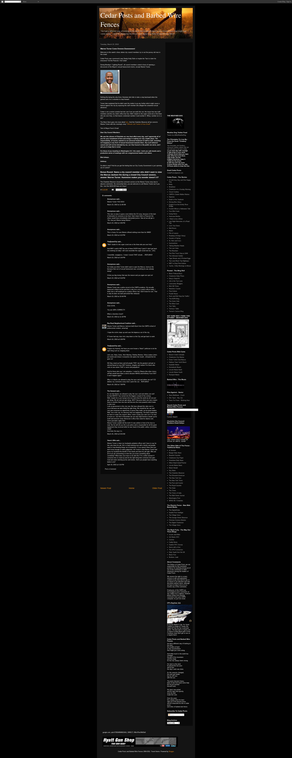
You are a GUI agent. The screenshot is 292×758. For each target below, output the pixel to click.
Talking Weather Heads (176, 246)
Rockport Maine (174, 375)
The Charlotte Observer (176, 473)
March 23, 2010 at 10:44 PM (116, 296)
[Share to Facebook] (123, 190)
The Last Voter (174, 248)
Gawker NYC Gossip (176, 545)
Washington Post (174, 498)
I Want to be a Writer (176, 219)
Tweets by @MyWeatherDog (176, 135)
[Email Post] (112, 189)
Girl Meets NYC (174, 537)
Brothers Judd (173, 557)
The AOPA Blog (174, 299)
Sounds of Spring (174, 238)
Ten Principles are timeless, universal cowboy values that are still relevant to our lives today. (178, 147)
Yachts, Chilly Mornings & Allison (180, 266)
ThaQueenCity (112, 241)
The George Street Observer (178, 517)
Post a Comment (110, 469)
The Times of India (175, 493)
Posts (172, 715)
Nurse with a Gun (174, 547)
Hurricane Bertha (174, 216)
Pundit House (173, 294)
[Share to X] (121, 190)
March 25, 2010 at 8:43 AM (116, 434)
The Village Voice (174, 515)
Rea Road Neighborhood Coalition (119, 323)
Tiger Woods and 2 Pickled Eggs (180, 258)
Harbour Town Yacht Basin (177, 362)
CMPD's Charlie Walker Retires (179, 194)
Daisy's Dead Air (174, 278)
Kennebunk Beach (175, 367)
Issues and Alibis (174, 534)
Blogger (171, 751)
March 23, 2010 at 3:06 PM (116, 223)
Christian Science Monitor (177, 520)
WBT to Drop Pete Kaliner (177, 263)
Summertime (173, 243)
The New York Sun (175, 478)
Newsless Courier (174, 289)
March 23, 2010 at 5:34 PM (116, 257)
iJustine (171, 540)
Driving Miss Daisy (175, 202)
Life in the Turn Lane (175, 281)
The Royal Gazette (175, 485)
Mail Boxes (172, 228)
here (127, 122)
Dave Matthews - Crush (176, 395)
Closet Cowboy (174, 192)
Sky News (172, 470)
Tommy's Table (174, 309)
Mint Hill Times (174, 286)
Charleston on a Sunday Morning (179, 189)
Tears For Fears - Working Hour (179, 400)
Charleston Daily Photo (176, 276)
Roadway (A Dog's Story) (177, 236)
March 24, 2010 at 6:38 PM (116, 339)
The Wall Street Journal (176, 495)
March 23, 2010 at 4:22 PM (116, 235)
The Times (172, 490)
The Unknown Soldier (176, 256)
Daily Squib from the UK (177, 552)
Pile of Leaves (173, 233)
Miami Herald (173, 468)
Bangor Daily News (175, 453)
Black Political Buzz (175, 273)
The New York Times (176, 480)
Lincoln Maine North (175, 370)
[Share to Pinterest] (125, 190)
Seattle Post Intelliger (176, 512)
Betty (170, 184)
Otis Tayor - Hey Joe (176, 398)
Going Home (173, 214)
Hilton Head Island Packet (177, 463)
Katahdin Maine (174, 365)
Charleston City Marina (176, 357)
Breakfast (172, 187)
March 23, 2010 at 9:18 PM (116, 278)
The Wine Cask (174, 304)
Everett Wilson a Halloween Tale (179, 209)
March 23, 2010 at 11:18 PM (116, 317)
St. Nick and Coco (175, 241)
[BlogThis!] (119, 190)
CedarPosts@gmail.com (175, 173)
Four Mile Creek (174, 211)
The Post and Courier (176, 483)
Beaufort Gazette (174, 455)
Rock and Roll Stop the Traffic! (179, 296)
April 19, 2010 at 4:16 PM (115, 465)
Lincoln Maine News (175, 465)
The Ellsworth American (177, 475)
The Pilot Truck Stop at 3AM (178, 253)
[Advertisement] (131, 480)
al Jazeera (172, 450)
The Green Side (174, 301)
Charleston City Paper (176, 458)
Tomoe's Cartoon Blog (176, 311)
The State (172, 488)
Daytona (171, 197)
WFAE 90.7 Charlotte (176, 501)
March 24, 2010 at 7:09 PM (116, 384)
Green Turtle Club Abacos (177, 360)
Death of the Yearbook (176, 199)
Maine (171, 231)
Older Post (157, 488)
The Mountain (173, 251)
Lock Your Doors (174, 226)
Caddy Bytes (173, 542)
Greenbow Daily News (176, 460)
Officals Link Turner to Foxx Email (138, 124)
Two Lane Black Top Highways (179, 261)
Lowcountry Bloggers (176, 284)
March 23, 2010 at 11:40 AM (116, 204)
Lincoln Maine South (175, 372)
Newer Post (105, 488)
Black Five (172, 555)
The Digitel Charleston (176, 522)
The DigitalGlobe (174, 510)
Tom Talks (172, 306)
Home (131, 488)
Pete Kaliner (173, 291)
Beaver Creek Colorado (176, 355)
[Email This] (117, 190)
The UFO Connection (176, 550)
